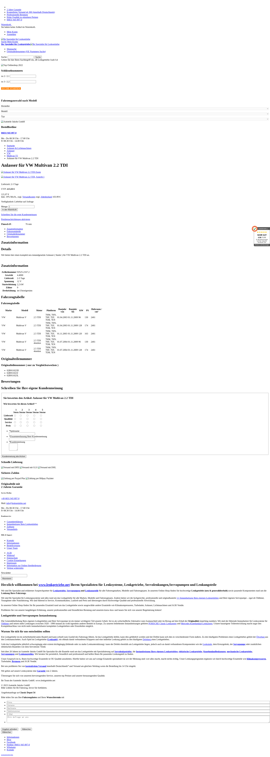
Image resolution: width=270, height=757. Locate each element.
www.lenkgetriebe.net (54, 585)
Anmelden (11, 34)
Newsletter (6, 573)
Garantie (41, 671)
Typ (3, 116)
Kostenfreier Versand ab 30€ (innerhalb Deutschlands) (31, 12)
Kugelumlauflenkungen (214, 651)
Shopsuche (11, 49)
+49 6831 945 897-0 (10, 498)
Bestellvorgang (13, 545)
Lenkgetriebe (59, 590)
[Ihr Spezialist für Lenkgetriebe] (15, 39)
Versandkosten (28, 197)
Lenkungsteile (91, 590)
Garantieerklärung (15, 521)
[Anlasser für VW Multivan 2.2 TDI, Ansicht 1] (22, 177)
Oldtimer (5, 623)
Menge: (4, 206)
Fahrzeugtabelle (14, 231)
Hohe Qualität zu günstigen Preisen (22, 17)
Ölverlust (260, 637)
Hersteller (5, 106)
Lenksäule (207, 644)
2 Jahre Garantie (14, 9)
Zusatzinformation (15, 229)
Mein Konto (12, 32)
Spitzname (14, 431)
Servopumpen (74, 590)
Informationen (13, 543)
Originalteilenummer (16, 234)
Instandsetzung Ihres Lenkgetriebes (22, 524)
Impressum (11, 563)
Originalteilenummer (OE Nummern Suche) (26, 51)
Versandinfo (12, 529)
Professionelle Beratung (17, 14)
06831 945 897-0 (14, 20)
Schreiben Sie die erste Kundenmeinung (19, 214)
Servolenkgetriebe (123, 651)
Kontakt (10, 540)
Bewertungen (13, 236)
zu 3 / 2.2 (5, 81)
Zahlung (10, 527)
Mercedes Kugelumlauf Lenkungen (196, 623)
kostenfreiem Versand (35, 666)
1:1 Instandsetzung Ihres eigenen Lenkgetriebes (198, 598)
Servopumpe (239, 644)
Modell (4, 111)
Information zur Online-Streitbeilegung (24, 565)
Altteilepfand (46, 197)
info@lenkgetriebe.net (16, 503)
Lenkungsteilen (26, 654)
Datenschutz (12, 558)
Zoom (38, 172)
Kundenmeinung (17, 442)
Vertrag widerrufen (15, 568)
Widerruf (11, 555)
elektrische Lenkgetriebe (190, 651)
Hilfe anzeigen (7, 95)
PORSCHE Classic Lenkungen (162, 623)
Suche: (4, 57)
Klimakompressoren (256, 659)
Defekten (147, 639)
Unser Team (12, 548)
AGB (9, 553)
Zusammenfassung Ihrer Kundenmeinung (28, 436)
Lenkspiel (52, 639)
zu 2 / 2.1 (5, 76)
